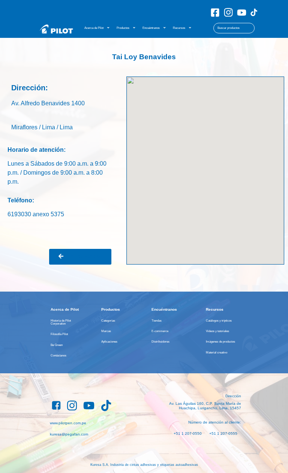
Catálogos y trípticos (219, 320)
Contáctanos (58, 355)
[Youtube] (241, 12)
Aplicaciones (109, 341)
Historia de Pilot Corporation (61, 322)
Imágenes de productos (220, 341)
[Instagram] (228, 12)
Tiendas (157, 320)
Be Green (57, 345)
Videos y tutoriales (217, 331)
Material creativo (216, 352)
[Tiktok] (254, 12)
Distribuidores (161, 341)
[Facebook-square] (215, 12)
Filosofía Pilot (59, 334)
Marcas (106, 331)
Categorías (108, 320)
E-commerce (160, 331)
